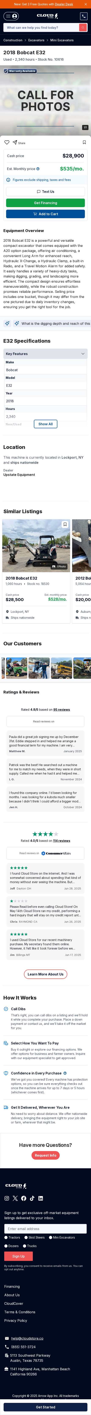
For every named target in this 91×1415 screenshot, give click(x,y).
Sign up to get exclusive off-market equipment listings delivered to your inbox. (41, 1215)
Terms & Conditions (19, 1312)
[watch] (84, 142)
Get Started (45, 1407)
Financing (12, 1286)
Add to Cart (48, 214)
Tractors (14, 1237)
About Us (12, 1295)
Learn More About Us (45, 974)
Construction (12, 40)
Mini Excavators (62, 40)
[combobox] (45, 27)
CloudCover (13, 1303)
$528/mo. (57, 599)
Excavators (36, 40)
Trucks (32, 1246)
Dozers (13, 1246)
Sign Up (18, 1256)
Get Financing (45, 203)
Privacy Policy (15, 1320)
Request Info (45, 1155)
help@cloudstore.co (27, 1338)
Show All (46, 424)
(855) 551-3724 (23, 1347)
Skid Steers (37, 1237)
